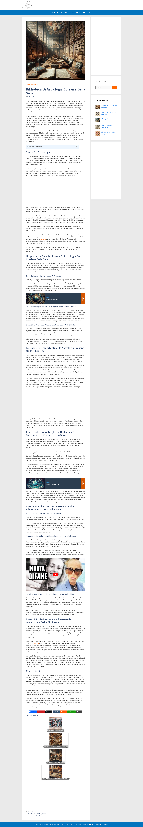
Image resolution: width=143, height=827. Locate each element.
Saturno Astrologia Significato (36, 815)
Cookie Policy (65, 824)
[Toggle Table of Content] (76, 146)
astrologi (36, 643)
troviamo (43, 239)
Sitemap (105, 824)
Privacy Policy (56, 824)
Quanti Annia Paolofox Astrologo (37, 813)
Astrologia (34, 84)
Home (28, 84)
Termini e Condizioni (88, 824)
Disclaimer (98, 824)
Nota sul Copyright (76, 824)
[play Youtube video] (55, 574)
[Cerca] (114, 88)
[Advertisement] (91, 4)
